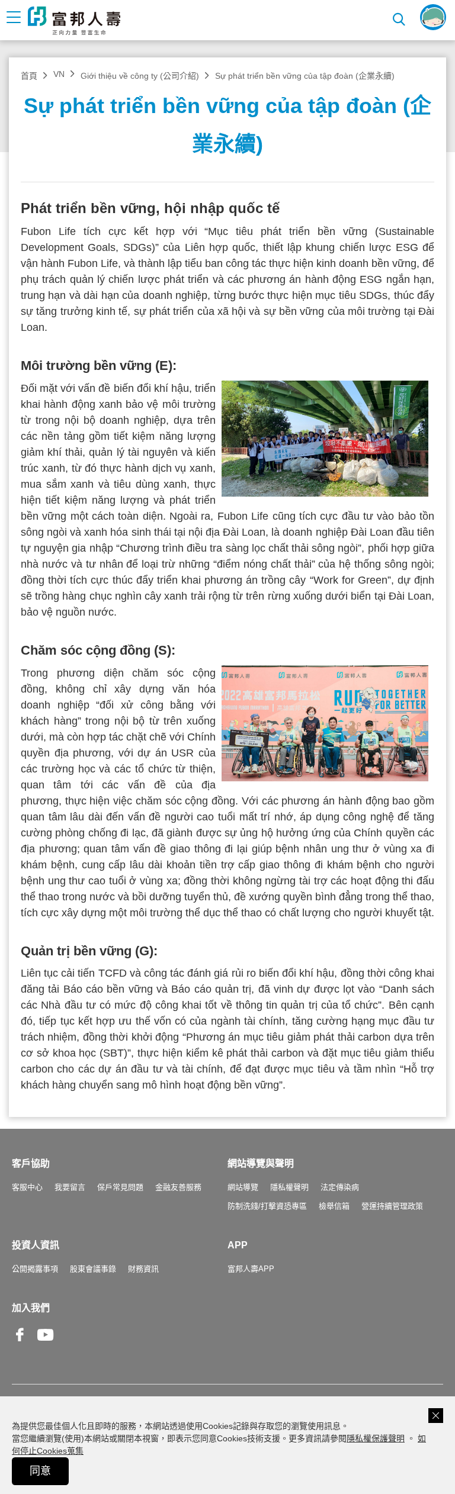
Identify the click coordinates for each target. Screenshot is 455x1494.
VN (59, 74)
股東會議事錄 (93, 1268)
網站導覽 (243, 1187)
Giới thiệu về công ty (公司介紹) (140, 76)
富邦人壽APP (251, 1268)
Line (71, 1336)
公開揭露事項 (35, 1268)
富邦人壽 (74, 21)
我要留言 (70, 1187)
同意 (40, 1471)
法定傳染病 (340, 1187)
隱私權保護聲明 (376, 1438)
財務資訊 (143, 1268)
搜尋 (400, 17)
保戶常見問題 (120, 1187)
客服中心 (27, 1187)
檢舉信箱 (334, 1206)
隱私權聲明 (289, 1187)
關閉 (435, 1415)
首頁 (29, 76)
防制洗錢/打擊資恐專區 (267, 1206)
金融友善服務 (178, 1187)
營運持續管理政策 (392, 1206)
